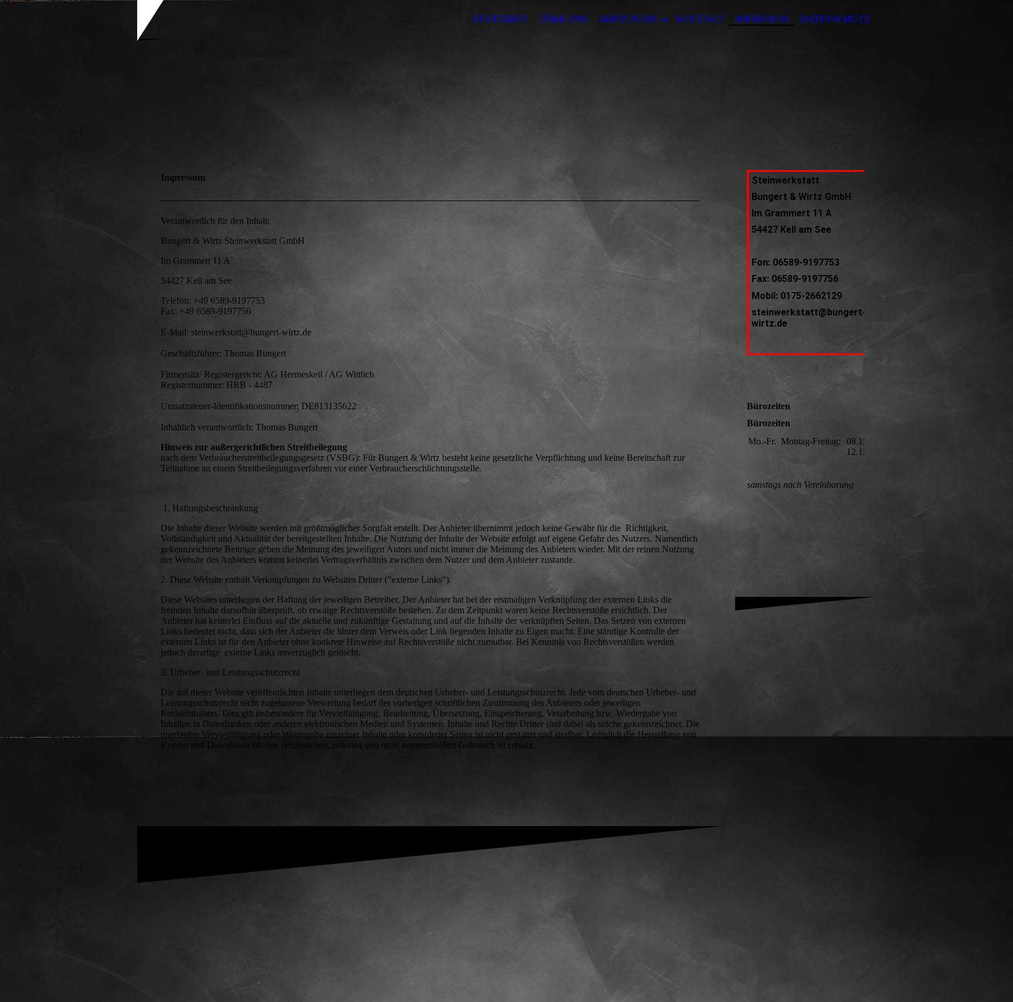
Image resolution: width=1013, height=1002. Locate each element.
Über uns (563, 19)
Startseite (500, 19)
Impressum (762, 19)
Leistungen (629, 19)
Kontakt (700, 19)
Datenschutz (835, 19)
